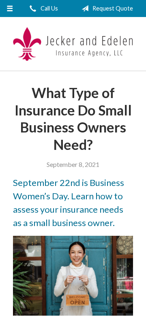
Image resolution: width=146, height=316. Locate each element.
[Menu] (9, 8)
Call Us (48, 8)
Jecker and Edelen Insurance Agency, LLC (73, 44)
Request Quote (112, 8)
